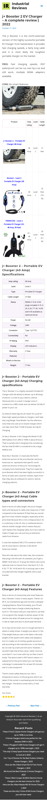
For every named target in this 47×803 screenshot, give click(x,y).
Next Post (36, 705)
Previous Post (12, 705)
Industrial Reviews (20, 6)
